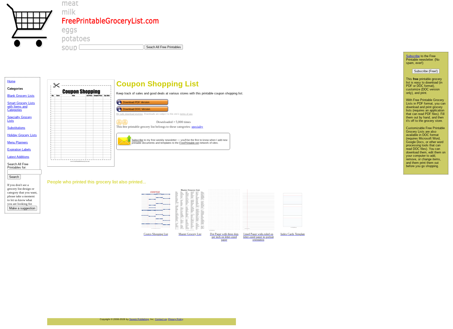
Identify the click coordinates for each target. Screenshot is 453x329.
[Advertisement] (89, 64)
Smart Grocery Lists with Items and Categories (21, 106)
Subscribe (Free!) (426, 71)
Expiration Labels (19, 149)
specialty (197, 126)
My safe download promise (129, 114)
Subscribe (137, 140)
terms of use (186, 114)
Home (11, 81)
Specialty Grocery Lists (19, 118)
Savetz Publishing (139, 319)
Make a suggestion (22, 208)
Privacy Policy (175, 319)
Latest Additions (18, 157)
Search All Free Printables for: (17, 165)
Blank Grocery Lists (20, 95)
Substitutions (16, 128)
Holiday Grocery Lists (22, 135)
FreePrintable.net (189, 142)
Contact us (161, 319)
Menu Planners (17, 142)
